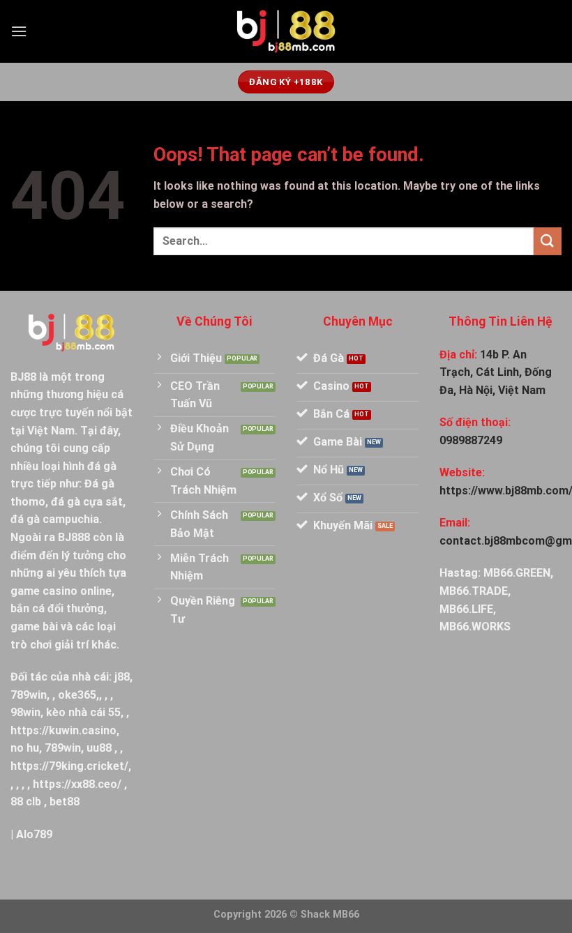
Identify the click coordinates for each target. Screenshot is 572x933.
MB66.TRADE (473, 591)
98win (25, 712)
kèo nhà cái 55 (83, 712)
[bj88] (286, 32)
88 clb (25, 801)
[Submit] (548, 241)
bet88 (65, 801)
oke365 (77, 694)
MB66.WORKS (475, 626)
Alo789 (34, 834)
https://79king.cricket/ (69, 766)
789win (28, 694)
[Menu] (18, 31)
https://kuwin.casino (63, 730)
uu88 (99, 747)
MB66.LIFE (466, 609)
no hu (24, 747)
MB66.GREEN (516, 572)
